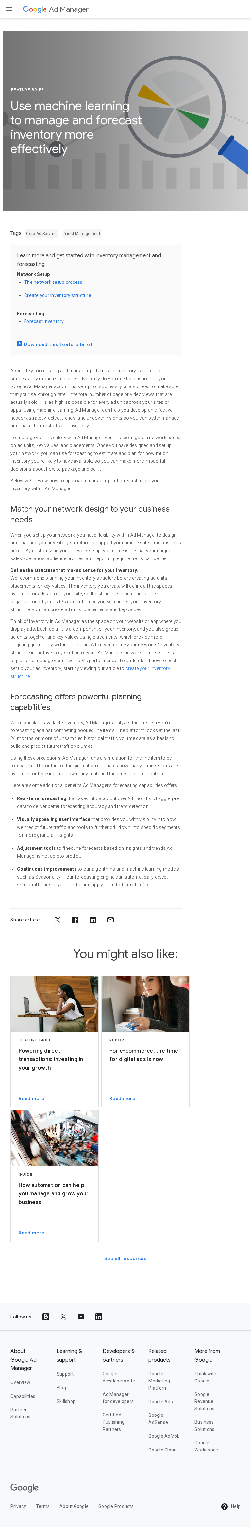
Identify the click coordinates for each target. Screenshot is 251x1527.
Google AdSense (158, 1419)
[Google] (35, 9)
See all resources (125, 1258)
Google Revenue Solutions (204, 1401)
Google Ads (160, 1401)
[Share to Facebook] (75, 920)
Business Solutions (204, 1425)
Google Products (116, 1506)
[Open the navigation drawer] (9, 9)
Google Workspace (206, 1446)
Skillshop (66, 1401)
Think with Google (205, 1377)
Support (65, 1374)
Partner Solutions (20, 1413)
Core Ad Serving (41, 234)
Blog (61, 1387)
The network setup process (53, 282)
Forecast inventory (44, 321)
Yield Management (82, 234)
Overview (20, 1382)
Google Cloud (162, 1449)
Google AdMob (164, 1436)
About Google (74, 1506)
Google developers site (119, 1377)
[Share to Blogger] (46, 1317)
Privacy (18, 1506)
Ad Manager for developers (118, 1398)
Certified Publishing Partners (114, 1422)
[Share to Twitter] (57, 920)
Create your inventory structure (57, 295)
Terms (43, 1506)
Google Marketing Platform (159, 1381)
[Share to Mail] (110, 920)
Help (235, 1506)
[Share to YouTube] (81, 1317)
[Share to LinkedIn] (93, 920)
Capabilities (22, 1396)
